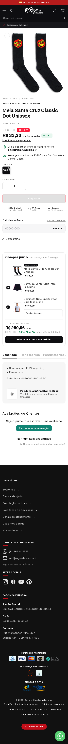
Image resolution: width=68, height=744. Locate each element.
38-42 (6, 171)
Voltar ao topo (36, 726)
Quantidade (8, 179)
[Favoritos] (11, 10)
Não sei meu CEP (56, 220)
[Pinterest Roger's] (29, 581)
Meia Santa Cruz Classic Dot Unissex (41, 270)
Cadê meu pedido (13, 523)
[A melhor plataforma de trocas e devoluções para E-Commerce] (39, 673)
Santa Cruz (28, 98)
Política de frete (39, 709)
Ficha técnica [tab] (30, 354)
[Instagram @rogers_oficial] (5, 581)
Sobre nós (9, 489)
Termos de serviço (18, 709)
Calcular (58, 228)
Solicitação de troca (15, 503)
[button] (4, 10)
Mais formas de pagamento (16, 140)
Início (5, 98)
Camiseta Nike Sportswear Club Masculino (40, 300)
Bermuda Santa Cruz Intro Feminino (40, 285)
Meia (15, 98)
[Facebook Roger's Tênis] (13, 581)
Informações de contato (35, 714)
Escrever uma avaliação (34, 428)
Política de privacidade (26, 704)
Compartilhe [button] (13, 238)
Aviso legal (56, 709)
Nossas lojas (10, 530)
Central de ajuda (13, 496)
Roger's (29, 700)
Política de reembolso (53, 704)
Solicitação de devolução (18, 510)
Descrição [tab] (9, 354)
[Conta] (54, 10)
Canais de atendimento (17, 516)
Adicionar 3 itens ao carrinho (33, 339)
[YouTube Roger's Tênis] (21, 581)
